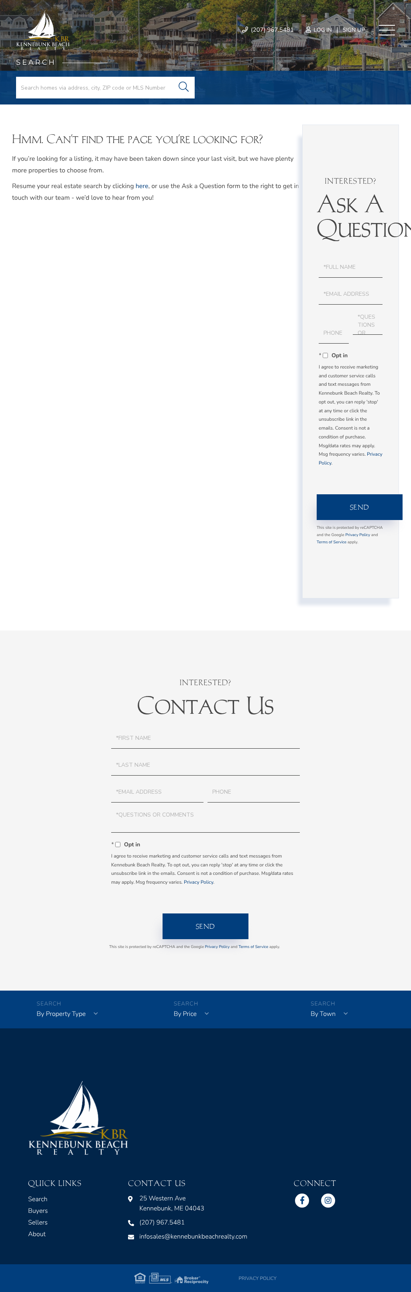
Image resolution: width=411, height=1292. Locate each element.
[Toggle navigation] (387, 30)
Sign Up (354, 30)
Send (360, 507)
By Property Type (61, 1013)
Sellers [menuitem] (38, 1222)
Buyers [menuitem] (38, 1210)
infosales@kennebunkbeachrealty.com (193, 1236)
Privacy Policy (358, 535)
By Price (185, 1013)
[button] (184, 87)
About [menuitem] (37, 1234)
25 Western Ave (171, 1203)
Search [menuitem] (37, 1199)
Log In (322, 30)
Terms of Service (331, 542)
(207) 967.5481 (271, 30)
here (142, 186)
